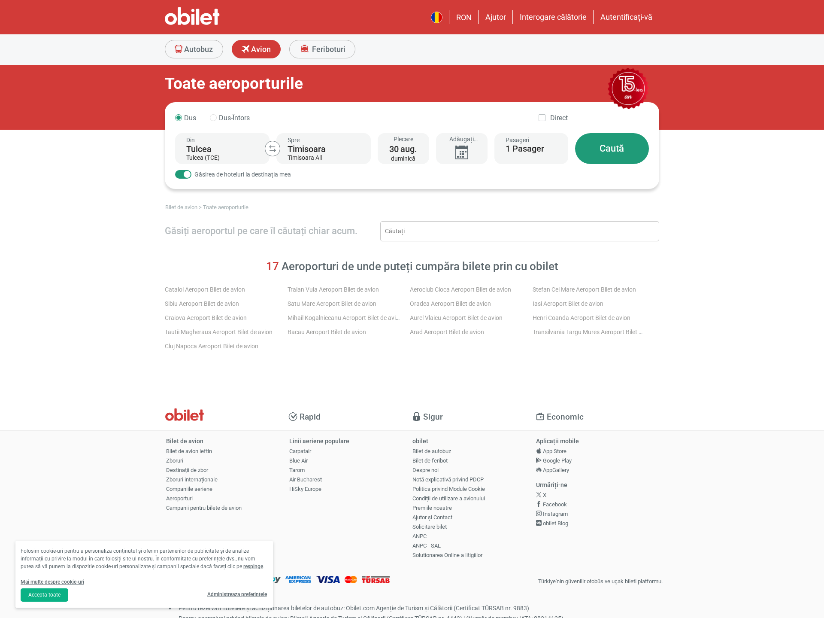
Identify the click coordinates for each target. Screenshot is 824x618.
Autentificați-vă (626, 16)
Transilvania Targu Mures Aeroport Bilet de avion (597, 332)
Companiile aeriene (189, 489)
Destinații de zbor (187, 470)
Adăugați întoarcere (461, 139)
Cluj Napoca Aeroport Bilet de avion (211, 346)
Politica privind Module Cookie (448, 489)
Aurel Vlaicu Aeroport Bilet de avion (456, 318)
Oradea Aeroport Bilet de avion (450, 303)
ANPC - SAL (426, 545)
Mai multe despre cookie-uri (52, 582)
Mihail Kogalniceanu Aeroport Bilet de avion (345, 318)
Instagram (555, 514)
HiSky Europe (305, 489)
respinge (253, 566)
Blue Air (298, 460)
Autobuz (197, 49)
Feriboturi (327, 49)
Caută (612, 148)
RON (464, 17)
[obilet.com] (213, 24)
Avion (260, 49)
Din (190, 140)
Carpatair (300, 451)
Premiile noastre (432, 508)
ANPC (419, 536)
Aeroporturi (179, 498)
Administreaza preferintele (237, 594)
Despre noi (425, 470)
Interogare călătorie (553, 16)
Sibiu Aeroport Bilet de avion (202, 303)
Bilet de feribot (430, 460)
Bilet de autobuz (431, 451)
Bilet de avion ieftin (189, 451)
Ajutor (495, 16)
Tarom (297, 470)
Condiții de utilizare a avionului (448, 498)
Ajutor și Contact (432, 517)
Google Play (557, 460)
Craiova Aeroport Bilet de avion (206, 318)
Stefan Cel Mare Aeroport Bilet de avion (584, 289)
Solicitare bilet (429, 527)
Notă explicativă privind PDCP (448, 479)
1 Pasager (525, 148)
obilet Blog (555, 523)
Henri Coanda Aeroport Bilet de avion (581, 318)
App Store (554, 451)
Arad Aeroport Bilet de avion (447, 332)
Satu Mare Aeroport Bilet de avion (332, 303)
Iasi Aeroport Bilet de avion (568, 303)
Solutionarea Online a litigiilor (447, 555)
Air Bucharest (305, 479)
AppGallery (555, 470)
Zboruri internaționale (192, 479)
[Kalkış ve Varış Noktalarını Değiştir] (272, 148)
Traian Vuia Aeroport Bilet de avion (333, 289)
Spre (294, 140)
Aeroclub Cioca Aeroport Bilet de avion (460, 289)
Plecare (403, 139)
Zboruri (174, 460)
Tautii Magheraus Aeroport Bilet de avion (219, 332)
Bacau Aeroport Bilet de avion (327, 332)
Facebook (554, 504)
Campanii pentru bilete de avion (204, 508)
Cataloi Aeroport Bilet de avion (205, 289)
